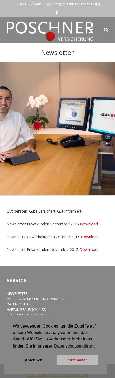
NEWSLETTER (17, 293)
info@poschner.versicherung (76, 4)
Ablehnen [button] (34, 360)
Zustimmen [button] (77, 360)
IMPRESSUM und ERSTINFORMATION (36, 298)
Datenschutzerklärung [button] (75, 346)
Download (89, 223)
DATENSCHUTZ (18, 304)
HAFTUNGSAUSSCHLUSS (26, 309)
